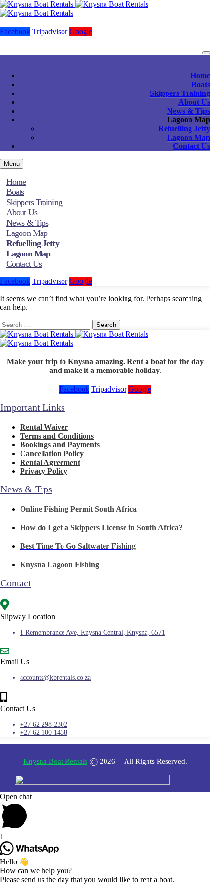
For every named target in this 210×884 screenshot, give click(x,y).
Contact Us (191, 146)
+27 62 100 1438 (43, 732)
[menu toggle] (206, 52)
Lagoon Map (188, 137)
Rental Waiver (44, 427)
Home (200, 75)
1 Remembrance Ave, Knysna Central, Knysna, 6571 (92, 632)
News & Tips (188, 111)
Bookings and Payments (60, 445)
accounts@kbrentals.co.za (55, 677)
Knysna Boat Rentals (55, 761)
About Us (194, 102)
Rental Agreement (50, 462)
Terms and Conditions (57, 436)
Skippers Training (180, 93)
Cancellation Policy (52, 453)
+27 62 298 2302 (43, 724)
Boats (200, 84)
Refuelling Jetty (184, 128)
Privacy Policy (43, 471)
